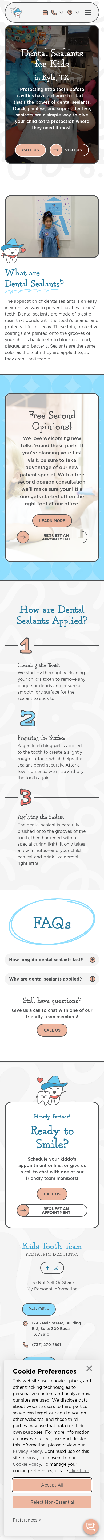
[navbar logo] (24, 12)
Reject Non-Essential (52, 1502)
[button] (58, 12)
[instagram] (56, 1268)
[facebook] (47, 1268)
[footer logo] (52, 1249)
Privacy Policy (27, 1451)
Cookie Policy (27, 1464)
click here (79, 1470)
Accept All (52, 1485)
